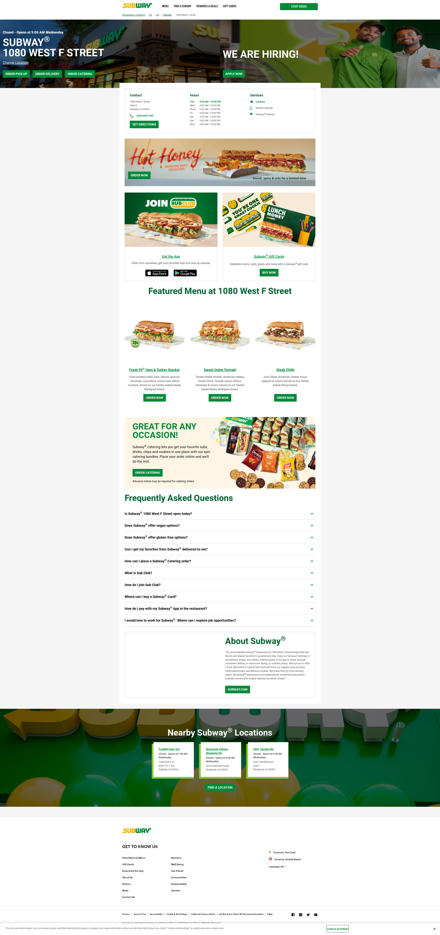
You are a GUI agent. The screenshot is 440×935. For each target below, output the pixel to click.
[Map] (171, 665)
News (125, 890)
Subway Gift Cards (269, 257)
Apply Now (234, 74)
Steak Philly (285, 370)
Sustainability (179, 884)
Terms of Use (140, 914)
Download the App (133, 871)
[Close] (434, 929)
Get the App (171, 257)
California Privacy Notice (203, 914)
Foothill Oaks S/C (169, 749)
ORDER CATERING (147, 472)
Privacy (126, 914)
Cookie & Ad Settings (177, 914)
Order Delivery (47, 74)
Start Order (299, 6)
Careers (175, 890)
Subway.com (238, 689)
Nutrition (176, 858)
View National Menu (133, 858)
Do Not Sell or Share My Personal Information (241, 914)
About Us (127, 877)
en (276, 867)
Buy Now (269, 272)
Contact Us (128, 897)
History (126, 884)
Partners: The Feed (284, 852)
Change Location (16, 63)
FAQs (270, 914)
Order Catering (79, 74)
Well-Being (177, 864)
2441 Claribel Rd (263, 749)
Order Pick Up (16, 74)
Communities (179, 877)
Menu (165, 6)
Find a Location (220, 787)
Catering (260, 101)
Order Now (139, 175)
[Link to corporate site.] (136, 841)
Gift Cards (229, 6)
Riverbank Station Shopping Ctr (217, 751)
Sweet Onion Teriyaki (220, 370)
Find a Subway (182, 6)
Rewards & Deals (207, 6)
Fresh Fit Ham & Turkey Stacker (154, 370)
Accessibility (156, 914)
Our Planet (177, 871)
